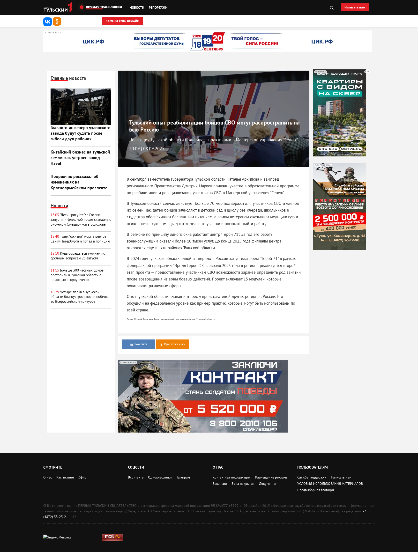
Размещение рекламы (271, 477)
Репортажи (158, 7)
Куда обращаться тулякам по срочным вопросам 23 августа (78, 255)
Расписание (65, 477)
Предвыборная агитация (316, 490)
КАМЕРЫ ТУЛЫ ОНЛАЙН (122, 21)
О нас (47, 477)
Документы (267, 483)
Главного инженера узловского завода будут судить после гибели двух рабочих (81, 133)
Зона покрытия (242, 483)
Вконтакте (136, 477)
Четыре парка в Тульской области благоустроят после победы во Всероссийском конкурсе (79, 297)
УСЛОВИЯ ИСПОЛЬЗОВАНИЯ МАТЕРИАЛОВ (330, 483)
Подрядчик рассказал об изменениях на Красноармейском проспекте (79, 182)
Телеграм (183, 477)
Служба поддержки (312, 477)
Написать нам (354, 7)
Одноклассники (160, 477)
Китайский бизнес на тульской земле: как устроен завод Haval (80, 157)
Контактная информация (232, 477)
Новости (137, 7)
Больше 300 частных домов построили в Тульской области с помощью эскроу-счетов (77, 275)
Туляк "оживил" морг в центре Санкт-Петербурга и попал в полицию (80, 238)
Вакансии (220, 483)
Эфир (82, 477)
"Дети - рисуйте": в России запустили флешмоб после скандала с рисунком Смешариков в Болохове (81, 220)
